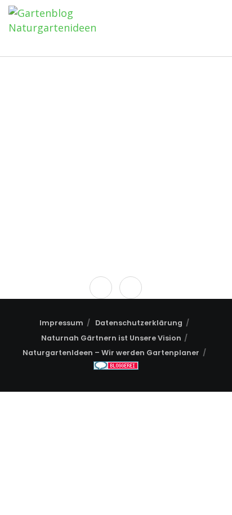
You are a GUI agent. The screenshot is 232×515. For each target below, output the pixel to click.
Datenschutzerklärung (138, 323)
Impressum (61, 323)
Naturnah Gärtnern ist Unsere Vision (111, 338)
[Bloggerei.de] (116, 367)
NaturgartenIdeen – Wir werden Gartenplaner (111, 352)
